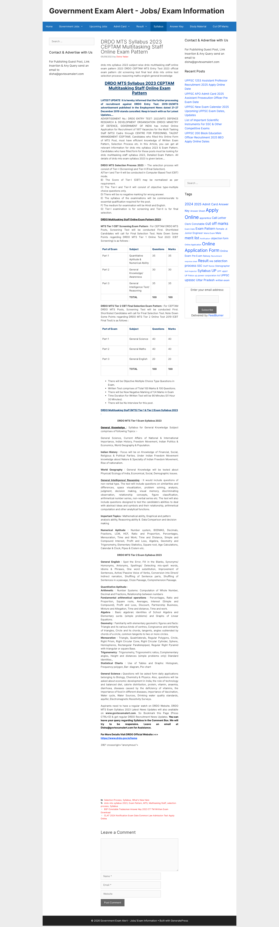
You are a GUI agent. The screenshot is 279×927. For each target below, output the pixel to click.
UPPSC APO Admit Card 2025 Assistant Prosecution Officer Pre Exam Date (206, 98)
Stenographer (222, 265)
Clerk (188, 223)
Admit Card (120, 26)
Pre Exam (197, 255)
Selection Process (113, 800)
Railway (206, 256)
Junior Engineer (194, 233)
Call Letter (219, 218)
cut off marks (216, 223)
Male (218, 233)
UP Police (189, 275)
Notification (205, 238)
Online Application (193, 244)
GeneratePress (179, 920)
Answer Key (176, 26)
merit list (192, 238)
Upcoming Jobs (98, 26)
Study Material (198, 26)
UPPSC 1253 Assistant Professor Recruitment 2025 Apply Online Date (206, 84)
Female (220, 228)
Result (140, 26)
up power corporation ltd (207, 275)
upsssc (190, 280)
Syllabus (158, 26)
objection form (219, 238)
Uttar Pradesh (205, 280)
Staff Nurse (208, 266)
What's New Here (140, 800)
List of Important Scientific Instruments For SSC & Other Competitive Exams (203, 124)
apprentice (205, 218)
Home (49, 26)
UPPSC (225, 275)
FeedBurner (215, 315)
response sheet (191, 261)
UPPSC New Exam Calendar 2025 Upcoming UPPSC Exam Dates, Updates (207, 111)
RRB (211, 261)
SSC (199, 265)
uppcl (224, 271)
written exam (223, 280)
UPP (219, 271)
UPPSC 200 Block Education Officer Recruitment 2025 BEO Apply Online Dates (204, 137)
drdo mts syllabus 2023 (116, 803)
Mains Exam (209, 233)
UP (214, 270)
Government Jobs (69, 26)
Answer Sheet (197, 211)
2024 (189, 204)
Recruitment (216, 256)
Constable (198, 223)
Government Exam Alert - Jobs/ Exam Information (136, 10)
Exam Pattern (135, 803)
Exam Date (190, 229)
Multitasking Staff (157, 803)
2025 (198, 204)
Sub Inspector (191, 271)
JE (226, 229)
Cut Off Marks (220, 26)
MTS (145, 803)
